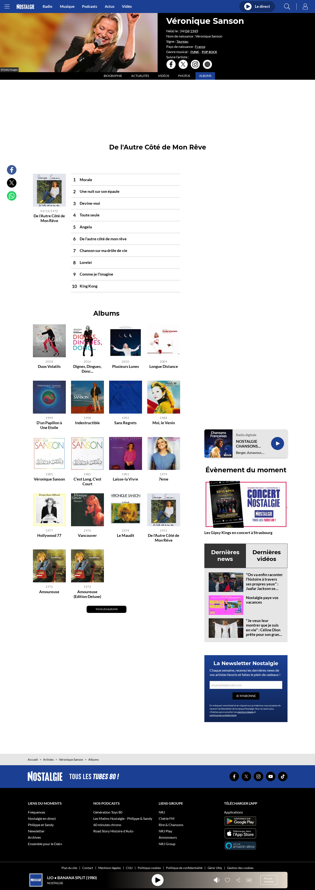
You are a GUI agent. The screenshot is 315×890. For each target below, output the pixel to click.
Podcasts (89, 6)
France (200, 46)
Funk (195, 52)
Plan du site (69, 868)
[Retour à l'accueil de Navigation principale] (25, 6)
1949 (194, 31)
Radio (47, 6)
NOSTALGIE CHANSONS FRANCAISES (248, 443)
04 (187, 31)
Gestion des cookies (240, 868)
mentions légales (245, 712)
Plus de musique (269, 880)
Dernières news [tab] (225, 555)
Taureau (182, 41)
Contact (87, 868)
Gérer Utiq (215, 868)
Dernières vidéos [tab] (266, 555)
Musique (67, 6)
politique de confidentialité (223, 715)
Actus (109, 6)
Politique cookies (149, 868)
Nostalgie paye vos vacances (262, 600)
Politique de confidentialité (184, 868)
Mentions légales (109, 868)
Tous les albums (106, 609)
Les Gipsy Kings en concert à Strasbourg (238, 532)
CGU (129, 868)
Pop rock (209, 52)
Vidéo (127, 6)
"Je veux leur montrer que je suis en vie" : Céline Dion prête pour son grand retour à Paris (263, 630)
